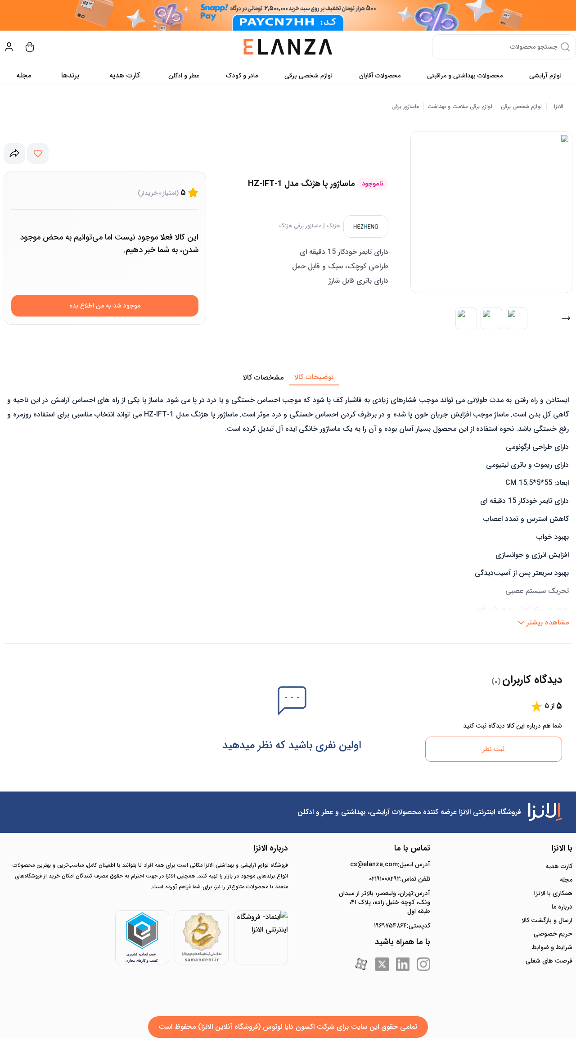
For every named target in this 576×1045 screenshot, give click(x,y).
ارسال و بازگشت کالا (547, 920)
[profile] (9, 47)
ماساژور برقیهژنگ (300, 226)
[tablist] (288, 378)
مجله (23, 75)
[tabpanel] (288, 508)
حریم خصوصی (553, 933)
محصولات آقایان (379, 76)
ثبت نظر (493, 749)
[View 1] (466, 318)
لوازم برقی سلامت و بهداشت (460, 106)
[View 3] (516, 318)
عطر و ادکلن (183, 76)
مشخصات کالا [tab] (263, 377)
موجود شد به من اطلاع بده (104, 306)
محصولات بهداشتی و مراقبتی (465, 76)
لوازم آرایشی (545, 76)
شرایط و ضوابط (551, 947)
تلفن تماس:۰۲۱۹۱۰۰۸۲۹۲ (399, 878)
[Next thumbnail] (566, 318)
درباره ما (562, 906)
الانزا (558, 106)
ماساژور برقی (405, 106)
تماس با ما (412, 848)
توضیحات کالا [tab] (313, 377)
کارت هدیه (558, 866)
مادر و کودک (242, 76)
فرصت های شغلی (549, 960)
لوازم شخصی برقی (308, 76)
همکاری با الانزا (553, 893)
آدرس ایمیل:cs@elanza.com (390, 864)
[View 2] (491, 318)
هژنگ (333, 226)
